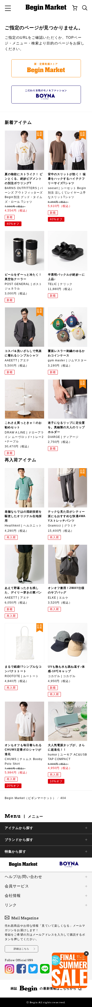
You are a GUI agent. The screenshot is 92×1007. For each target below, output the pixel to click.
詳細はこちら (21, 948)
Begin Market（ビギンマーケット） (30, 798)
